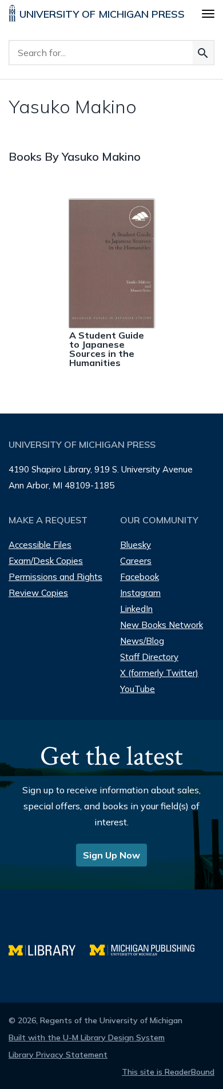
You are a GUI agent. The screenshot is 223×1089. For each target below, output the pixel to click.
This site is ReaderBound (168, 1072)
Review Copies (38, 592)
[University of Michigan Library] (49, 948)
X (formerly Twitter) (159, 672)
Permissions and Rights (55, 576)
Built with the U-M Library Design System (87, 1037)
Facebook (139, 576)
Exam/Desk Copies (46, 560)
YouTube (137, 688)
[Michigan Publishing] (148, 948)
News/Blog (142, 640)
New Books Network (161, 624)
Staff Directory (149, 656)
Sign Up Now (111, 855)
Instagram (140, 592)
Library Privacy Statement (58, 1055)
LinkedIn (136, 608)
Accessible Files (40, 544)
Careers (136, 560)
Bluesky (135, 544)
